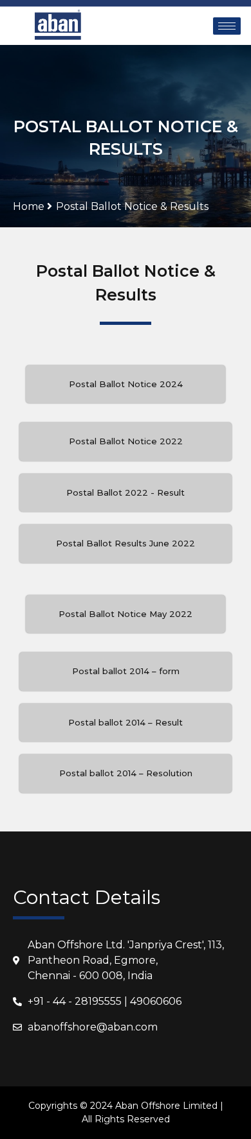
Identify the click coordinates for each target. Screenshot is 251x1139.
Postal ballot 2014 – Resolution (125, 773)
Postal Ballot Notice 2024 (126, 384)
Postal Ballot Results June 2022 (125, 543)
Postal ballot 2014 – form (126, 671)
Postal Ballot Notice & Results (132, 206)
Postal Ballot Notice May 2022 (125, 614)
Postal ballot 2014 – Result (125, 722)
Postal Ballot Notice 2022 (126, 441)
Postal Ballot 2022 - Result (125, 492)
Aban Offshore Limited (166, 1105)
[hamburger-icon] (226, 26)
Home (30, 206)
